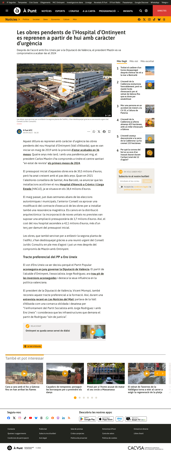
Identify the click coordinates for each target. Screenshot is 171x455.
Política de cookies (109, 438)
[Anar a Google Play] (87, 418)
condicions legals (141, 187)
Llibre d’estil (138, 433)
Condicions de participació (18, 438)
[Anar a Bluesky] (36, 417)
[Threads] (164, 19)
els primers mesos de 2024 (64, 163)
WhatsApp (155, 2)
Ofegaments (45, 2)
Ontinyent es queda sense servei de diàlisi (48, 330)
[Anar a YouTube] (31, 417)
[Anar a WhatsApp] (47, 417)
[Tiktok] (154, 19)
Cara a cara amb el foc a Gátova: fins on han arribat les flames (22, 388)
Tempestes (22, 2)
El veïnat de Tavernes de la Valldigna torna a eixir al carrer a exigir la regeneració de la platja (145, 389)
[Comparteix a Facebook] (104, 131)
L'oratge (88, 2)
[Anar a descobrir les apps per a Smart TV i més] (136, 418)
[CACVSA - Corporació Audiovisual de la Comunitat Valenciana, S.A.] (146, 448)
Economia (55, 19)
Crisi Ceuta (33, 2)
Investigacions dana (75, 2)
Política (26, 19)
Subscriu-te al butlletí (47, 433)
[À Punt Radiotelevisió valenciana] (20, 448)
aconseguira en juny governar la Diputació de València (56, 269)
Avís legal (43, 438)
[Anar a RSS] (70, 417)
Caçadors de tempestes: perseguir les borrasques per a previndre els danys (64, 389)
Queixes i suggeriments (17, 433)
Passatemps (127, 2)
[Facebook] (139, 19)
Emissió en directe (141, 429)
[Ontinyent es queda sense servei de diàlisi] (93, 332)
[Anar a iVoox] (53, 417)
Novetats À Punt (100, 2)
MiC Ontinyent (58, 2)
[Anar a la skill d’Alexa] (119, 418)
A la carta (89, 11)
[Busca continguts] (140, 11)
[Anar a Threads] (42, 417)
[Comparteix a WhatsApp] (93, 131)
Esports (60, 11)
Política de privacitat (79, 438)
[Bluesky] (159, 19)
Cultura (66, 19)
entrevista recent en (48, 299)
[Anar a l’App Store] (106, 418)
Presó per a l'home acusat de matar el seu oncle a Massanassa (106, 388)
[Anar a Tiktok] (25, 417)
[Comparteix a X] (99, 131)
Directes (161, 11)
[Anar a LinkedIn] (64, 417)
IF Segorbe (11, 2)
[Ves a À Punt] (25, 10)
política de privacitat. (132, 189)
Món (75, 19)
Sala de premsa (77, 429)
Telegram (165, 2)
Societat (36, 19)
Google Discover (141, 2)
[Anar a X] (15, 417)
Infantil (128, 11)
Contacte (11, 429)
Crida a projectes (77, 433)
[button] (75, 397)
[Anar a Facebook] (9, 417)
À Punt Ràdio (115, 2)
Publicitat (43, 429)
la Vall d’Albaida (34, 346)
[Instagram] (149, 19)
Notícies (47, 11)
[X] (144, 19)
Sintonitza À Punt (109, 429)
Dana (45, 19)
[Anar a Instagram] (20, 417)
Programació (107, 11)
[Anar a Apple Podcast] (58, 417)
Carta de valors (108, 433)
